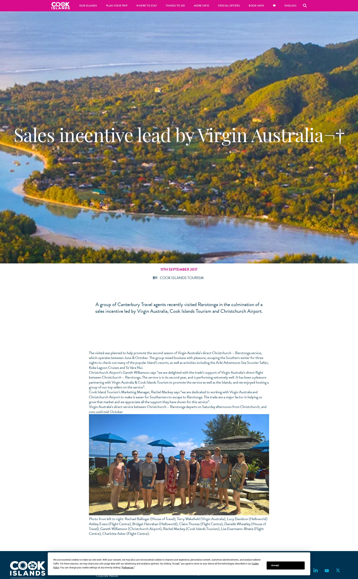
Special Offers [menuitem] (229, 6)
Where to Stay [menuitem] (146, 6)
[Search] (305, 5)
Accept (275, 565)
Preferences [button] (128, 567)
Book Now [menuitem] (256, 6)
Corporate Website (107, 576)
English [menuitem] (290, 6)
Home (60, 5)
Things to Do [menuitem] (175, 6)
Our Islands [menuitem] (88, 6)
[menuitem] (274, 5)
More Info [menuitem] (201, 6)
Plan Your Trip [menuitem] (117, 6)
